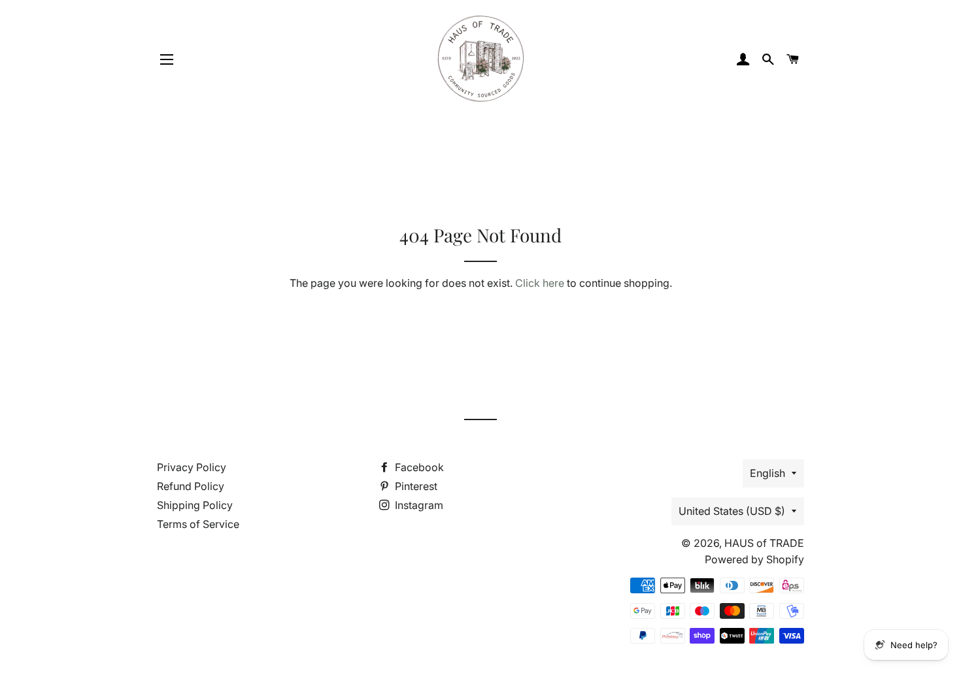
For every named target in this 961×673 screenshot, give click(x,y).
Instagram (417, 505)
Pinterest (414, 486)
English (767, 473)
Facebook (418, 467)
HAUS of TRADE (764, 543)
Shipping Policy (195, 505)
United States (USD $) (732, 510)
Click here (539, 282)
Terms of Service (198, 524)
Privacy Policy (191, 467)
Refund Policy (190, 486)
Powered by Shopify (754, 559)
